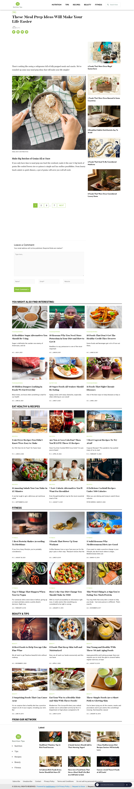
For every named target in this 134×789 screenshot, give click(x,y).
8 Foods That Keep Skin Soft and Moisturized (65, 649)
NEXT (61, 205)
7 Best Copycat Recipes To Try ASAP (102, 442)
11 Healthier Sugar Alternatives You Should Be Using (29, 337)
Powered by (46, 786)
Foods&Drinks (17, 331)
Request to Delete (94, 786)
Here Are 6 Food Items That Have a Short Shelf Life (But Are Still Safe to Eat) (79, 772)
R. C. (13, 454)
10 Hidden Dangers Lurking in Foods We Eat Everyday (27, 388)
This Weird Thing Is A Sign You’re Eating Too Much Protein (103, 593)
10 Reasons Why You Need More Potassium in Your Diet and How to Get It (66, 339)
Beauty (87, 5)
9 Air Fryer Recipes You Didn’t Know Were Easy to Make (27, 442)
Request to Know (78, 786)
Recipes (76, 5)
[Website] (73, 282)
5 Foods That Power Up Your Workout (63, 543)
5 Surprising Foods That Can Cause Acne (29, 699)
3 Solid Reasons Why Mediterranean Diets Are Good (102, 543)
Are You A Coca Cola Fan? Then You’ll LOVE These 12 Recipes (65, 442)
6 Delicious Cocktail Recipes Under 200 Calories (101, 490)
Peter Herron (91, 502)
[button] (13, 32)
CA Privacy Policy (63, 786)
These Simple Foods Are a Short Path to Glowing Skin (102, 699)
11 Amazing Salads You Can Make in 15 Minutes (29, 490)
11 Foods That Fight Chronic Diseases (100, 388)
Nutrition (56, 5)
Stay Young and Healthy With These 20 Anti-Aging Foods (101, 649)
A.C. (13, 352)
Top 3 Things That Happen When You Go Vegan (28, 593)
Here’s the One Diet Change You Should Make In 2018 (65, 593)
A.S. (50, 557)
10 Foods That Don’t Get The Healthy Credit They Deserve (101, 337)
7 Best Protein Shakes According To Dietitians (28, 543)
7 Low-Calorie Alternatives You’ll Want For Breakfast (65, 490)
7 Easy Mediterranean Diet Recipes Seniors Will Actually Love (108, 747)
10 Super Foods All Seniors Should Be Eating (66, 388)
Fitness (98, 5)
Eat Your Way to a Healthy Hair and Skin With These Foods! (65, 699)
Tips (67, 5)
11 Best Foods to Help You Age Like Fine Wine (29, 649)
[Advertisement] (49, 50)
